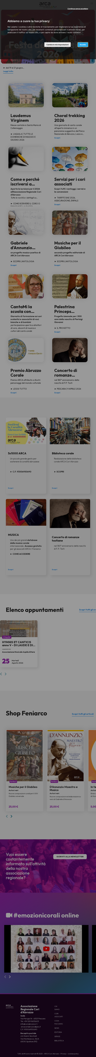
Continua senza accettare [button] (78, 9)
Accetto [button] (83, 45)
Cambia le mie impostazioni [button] (57, 45)
